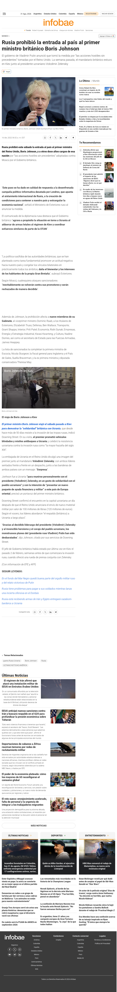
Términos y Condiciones (102, 940)
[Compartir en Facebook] (50, 137)
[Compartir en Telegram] (66, 137)
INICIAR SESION (107, 14)
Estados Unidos (50, 14)
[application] (38, 387)
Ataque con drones (66, 30)
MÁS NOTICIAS (39, 825)
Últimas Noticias (36, 965)
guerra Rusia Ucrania (11, 661)
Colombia (62, 14)
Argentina (37, 14)
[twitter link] (14, 949)
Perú (36, 958)
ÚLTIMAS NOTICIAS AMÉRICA (15, 665)
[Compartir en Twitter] (55, 137)
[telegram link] (14, 954)
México (80, 14)
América (37, 940)
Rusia (43, 661)
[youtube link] (9, 954)
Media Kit (80, 958)
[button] (4, 14)
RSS (36, 969)
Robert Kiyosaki (37, 30)
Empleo (58, 940)
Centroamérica (36, 962)
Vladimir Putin (79, 30)
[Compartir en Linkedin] (61, 137)
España (72, 14)
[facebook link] (9, 949)
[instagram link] (19, 949)
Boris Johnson (31, 661)
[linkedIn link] (19, 954)
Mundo (5, 36)
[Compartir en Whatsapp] (45, 137)
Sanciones (89, 30)
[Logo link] (58, 22)
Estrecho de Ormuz (51, 30)
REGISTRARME (91, 14)
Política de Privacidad (102, 943)
